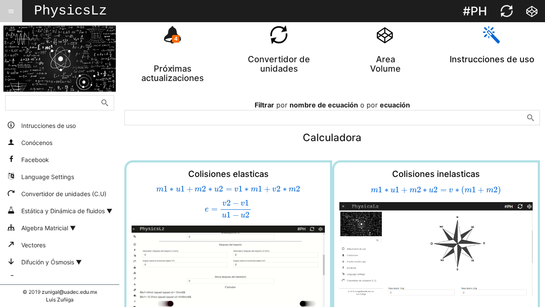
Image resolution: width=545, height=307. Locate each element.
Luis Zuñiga (60, 299)
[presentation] (228, 189)
